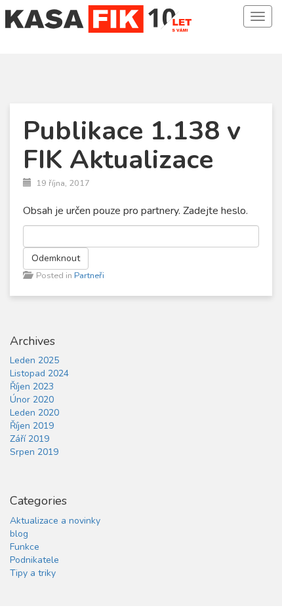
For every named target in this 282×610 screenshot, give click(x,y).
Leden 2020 (34, 412)
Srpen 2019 (34, 452)
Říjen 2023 (32, 386)
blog (19, 534)
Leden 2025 (34, 360)
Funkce (24, 547)
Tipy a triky (33, 573)
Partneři (89, 275)
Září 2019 (29, 439)
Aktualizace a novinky (55, 520)
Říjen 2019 (32, 426)
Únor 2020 (32, 399)
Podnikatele (34, 560)
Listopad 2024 (39, 373)
